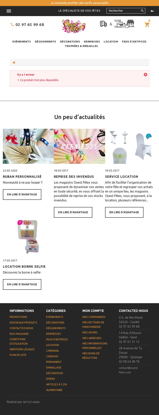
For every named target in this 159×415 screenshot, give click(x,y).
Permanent (54, 361)
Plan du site (18, 354)
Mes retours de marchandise (93, 324)
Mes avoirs (90, 332)
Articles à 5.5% (56, 384)
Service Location (121, 176)
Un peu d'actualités (79, 117)
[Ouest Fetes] (74, 26)
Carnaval (52, 350)
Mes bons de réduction (91, 355)
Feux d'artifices (134, 41)
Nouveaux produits (23, 322)
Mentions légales (22, 349)
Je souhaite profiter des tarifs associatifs (80, 3)
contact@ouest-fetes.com (128, 370)
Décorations (70, 41)
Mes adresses (91, 338)
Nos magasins (19, 333)
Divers (50, 378)
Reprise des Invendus (74, 176)
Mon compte (93, 310)
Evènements (21, 41)
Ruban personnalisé (22, 176)
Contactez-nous (21, 328)
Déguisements (45, 41)
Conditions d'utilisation (19, 341)
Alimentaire (54, 390)
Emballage (53, 367)
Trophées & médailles (81, 46)
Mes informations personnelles (94, 345)
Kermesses (92, 41)
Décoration (54, 373)
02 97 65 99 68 (30, 24)
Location (111, 41)
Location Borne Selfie (24, 266)
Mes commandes (93, 316)
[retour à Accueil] (14, 62)
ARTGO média (31, 402)
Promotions (18, 316)
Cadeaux (52, 356)
